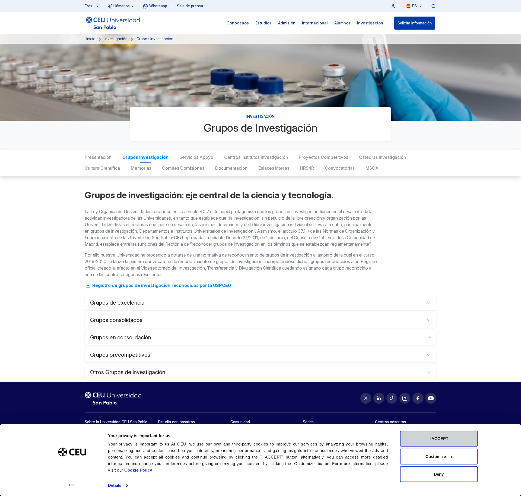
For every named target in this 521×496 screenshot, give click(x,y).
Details (114, 485)
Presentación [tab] (98, 157)
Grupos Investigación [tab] (145, 157)
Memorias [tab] (141, 168)
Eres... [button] (90, 6)
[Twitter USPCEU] (365, 398)
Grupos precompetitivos (120, 355)
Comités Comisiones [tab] (183, 168)
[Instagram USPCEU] (404, 398)
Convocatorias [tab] (340, 168)
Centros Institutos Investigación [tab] (256, 157)
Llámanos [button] (121, 6)
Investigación (116, 39)
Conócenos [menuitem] (238, 23)
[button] (393, 6)
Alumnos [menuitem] (342, 23)
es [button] (415, 6)
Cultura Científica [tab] (102, 168)
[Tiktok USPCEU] (391, 398)
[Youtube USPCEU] (430, 398)
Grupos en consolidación (120, 337)
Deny (439, 474)
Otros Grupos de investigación (127, 372)
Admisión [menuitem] (287, 23)
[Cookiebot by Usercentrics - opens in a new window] (72, 485)
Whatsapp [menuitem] (158, 6)
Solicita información (415, 23)
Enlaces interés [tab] (273, 168)
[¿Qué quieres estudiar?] (433, 6)
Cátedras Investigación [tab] (382, 157)
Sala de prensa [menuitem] (190, 6)
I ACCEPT (439, 438)
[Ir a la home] (113, 23)
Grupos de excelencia (117, 302)
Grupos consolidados (116, 320)
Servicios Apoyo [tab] (196, 157)
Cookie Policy (138, 470)
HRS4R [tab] (307, 168)
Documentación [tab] (231, 168)
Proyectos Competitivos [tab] (323, 157)
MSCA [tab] (372, 168)
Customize (435, 456)
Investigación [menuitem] (370, 23)
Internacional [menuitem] (315, 23)
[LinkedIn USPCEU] (378, 398)
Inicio (91, 39)
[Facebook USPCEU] (417, 398)
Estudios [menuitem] (263, 23)
